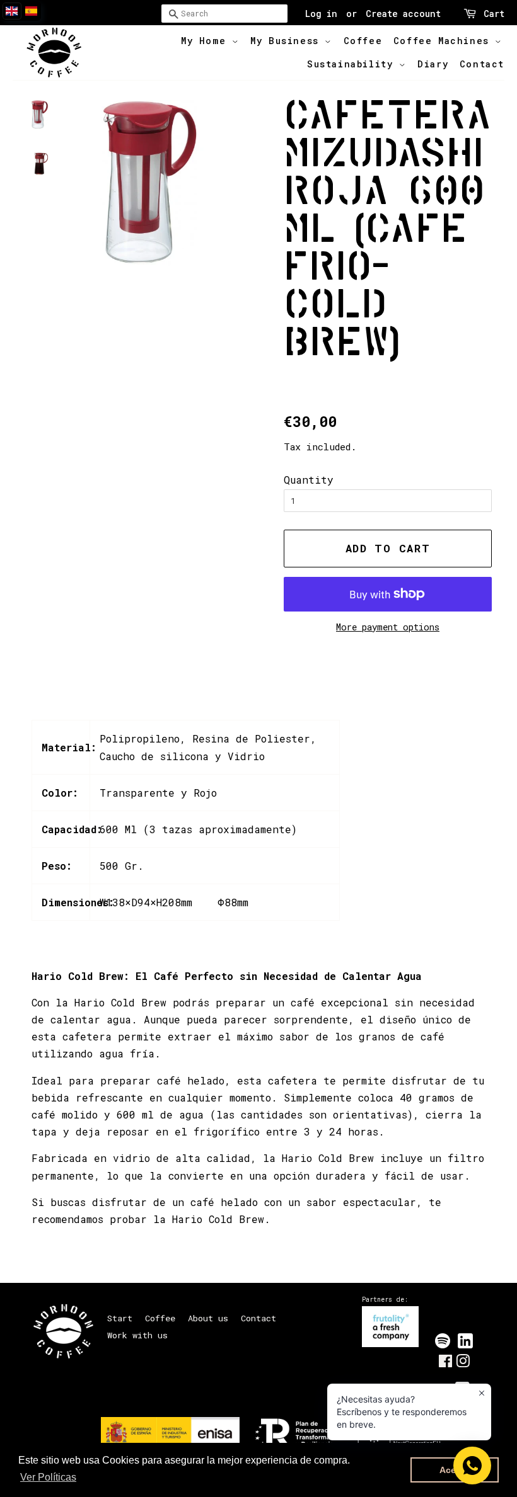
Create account (403, 14)
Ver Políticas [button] (48, 1477)
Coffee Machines (444, 41)
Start (119, 1318)
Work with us (137, 1335)
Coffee (363, 41)
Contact (482, 64)
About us (208, 1318)
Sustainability (353, 64)
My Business (287, 41)
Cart (494, 14)
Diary (432, 64)
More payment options (387, 627)
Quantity (309, 479)
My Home (206, 41)
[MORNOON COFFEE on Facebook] (445, 1363)
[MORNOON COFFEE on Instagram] (463, 1363)
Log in (321, 14)
